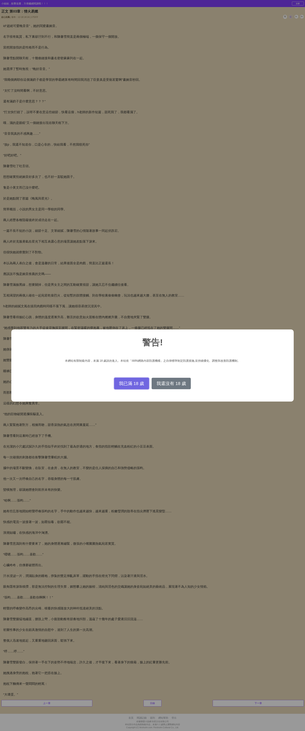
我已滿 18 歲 (131, 383)
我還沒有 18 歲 (171, 383)
